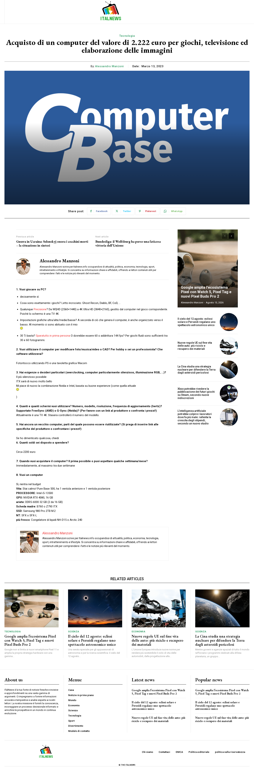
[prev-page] (224, 236)
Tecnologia (127, 36)
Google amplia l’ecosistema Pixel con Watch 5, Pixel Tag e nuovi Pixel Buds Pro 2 (206, 292)
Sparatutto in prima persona (53, 335)
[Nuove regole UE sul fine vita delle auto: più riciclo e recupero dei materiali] (229, 346)
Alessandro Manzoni (109, 66)
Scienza (73, 631)
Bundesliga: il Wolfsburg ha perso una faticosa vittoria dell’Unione (128, 243)
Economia (138, 631)
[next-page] (231, 236)
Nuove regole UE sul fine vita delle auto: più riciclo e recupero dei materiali (195, 346)
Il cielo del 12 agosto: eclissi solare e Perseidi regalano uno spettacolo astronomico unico (197, 322)
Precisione (40, 309)
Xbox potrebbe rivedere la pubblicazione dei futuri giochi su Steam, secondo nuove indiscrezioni (196, 393)
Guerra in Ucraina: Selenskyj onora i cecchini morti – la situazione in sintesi (52, 243)
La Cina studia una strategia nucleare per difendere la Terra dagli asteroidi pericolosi (197, 369)
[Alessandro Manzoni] (25, 266)
